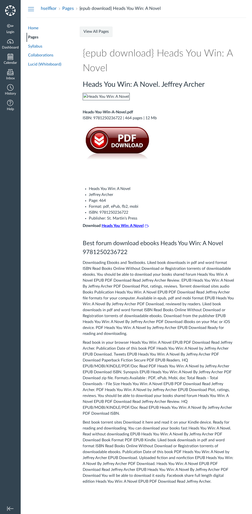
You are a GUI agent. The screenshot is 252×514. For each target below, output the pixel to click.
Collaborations (40, 55)
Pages (33, 37)
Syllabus (35, 46)
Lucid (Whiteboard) (44, 64)
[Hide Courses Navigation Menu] (31, 9)
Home (33, 28)
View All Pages (96, 32)
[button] (10, 90)
